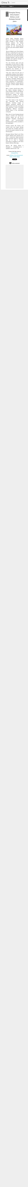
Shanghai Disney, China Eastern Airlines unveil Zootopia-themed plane (14, 16)
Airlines (12, 155)
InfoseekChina (14, 153)
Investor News (16, 156)
